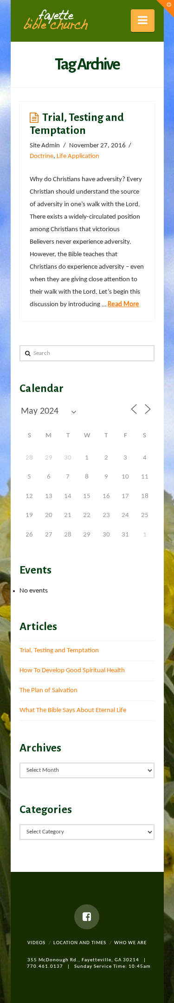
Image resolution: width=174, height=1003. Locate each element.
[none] (55, 19)
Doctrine (41, 156)
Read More (123, 304)
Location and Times (79, 943)
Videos (36, 943)
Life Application (78, 156)
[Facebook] (86, 916)
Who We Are (130, 943)
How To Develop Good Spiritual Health (72, 670)
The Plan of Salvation (48, 690)
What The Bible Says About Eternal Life (72, 710)
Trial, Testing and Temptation (59, 650)
